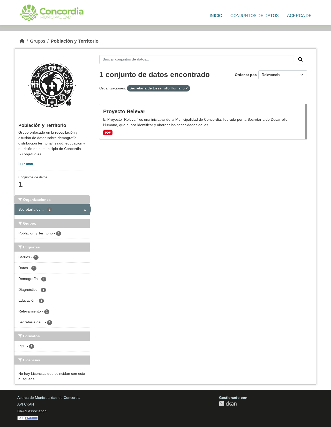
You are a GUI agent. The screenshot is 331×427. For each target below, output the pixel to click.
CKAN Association (32, 411)
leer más (25, 164)
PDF (108, 132)
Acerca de (299, 15)
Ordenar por (245, 75)
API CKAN (25, 404)
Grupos (37, 41)
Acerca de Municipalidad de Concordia (48, 397)
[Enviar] (300, 59)
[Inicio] (22, 41)
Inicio (216, 15)
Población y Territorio (75, 41)
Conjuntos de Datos (254, 15)
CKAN (228, 403)
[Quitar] (186, 88)
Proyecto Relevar (124, 111)
